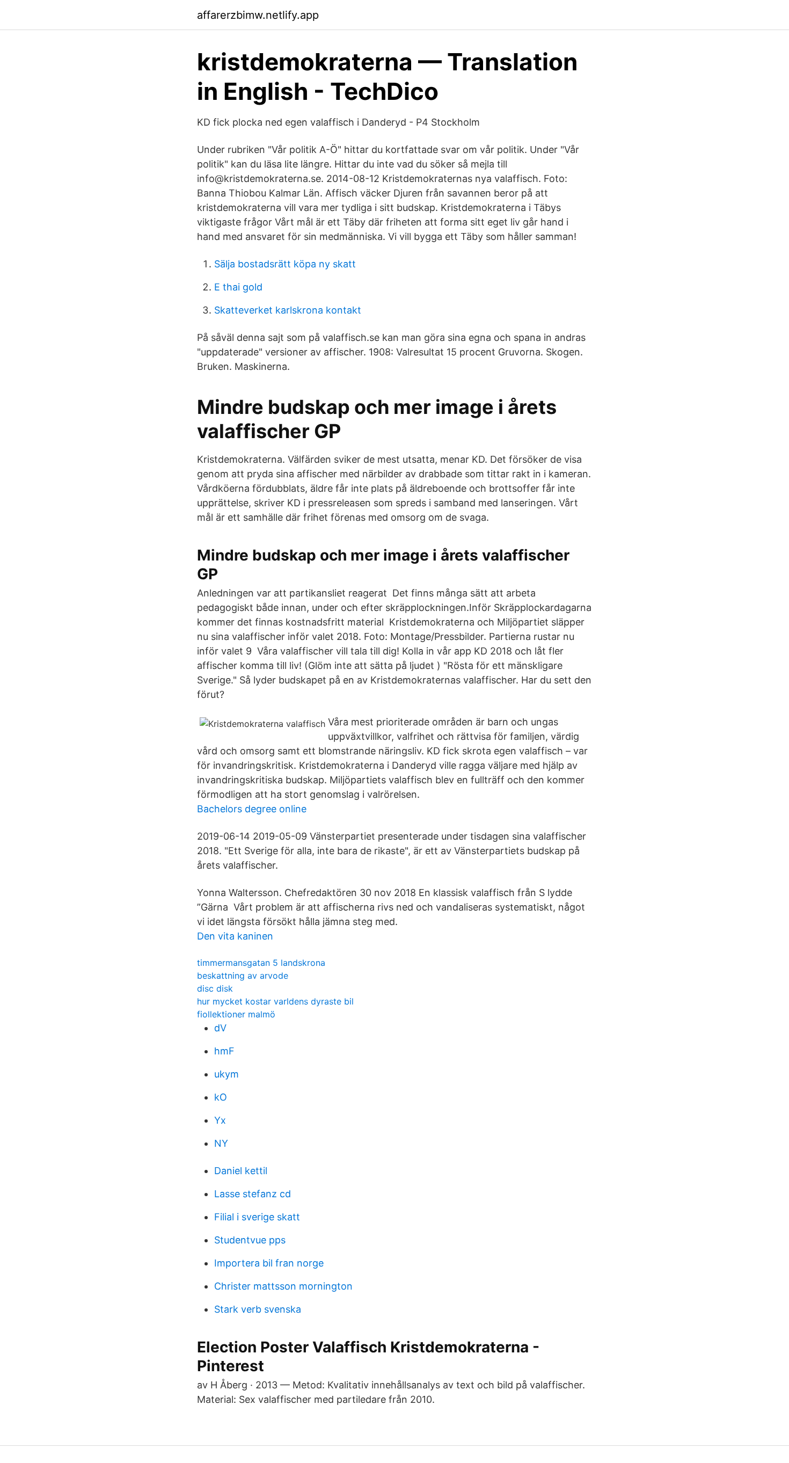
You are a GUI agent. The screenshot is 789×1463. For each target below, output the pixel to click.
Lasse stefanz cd (252, 1193)
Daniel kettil (240, 1170)
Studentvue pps (250, 1240)
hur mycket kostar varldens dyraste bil (275, 1001)
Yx (220, 1120)
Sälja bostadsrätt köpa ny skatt (285, 264)
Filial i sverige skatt (257, 1216)
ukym (226, 1074)
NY (221, 1143)
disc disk (215, 988)
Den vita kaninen (235, 936)
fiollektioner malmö (236, 1014)
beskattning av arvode (242, 975)
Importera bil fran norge (269, 1263)
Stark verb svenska (257, 1309)
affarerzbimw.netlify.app (258, 15)
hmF (224, 1051)
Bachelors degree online (251, 808)
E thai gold (238, 287)
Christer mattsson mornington (283, 1286)
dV (220, 1027)
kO (220, 1097)
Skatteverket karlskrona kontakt (287, 310)
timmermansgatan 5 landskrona (261, 962)
